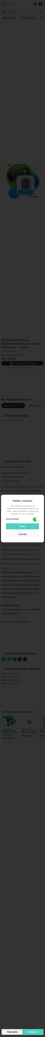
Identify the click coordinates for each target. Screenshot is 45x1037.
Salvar (23, 526)
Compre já (33, 1032)
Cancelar (22, 534)
